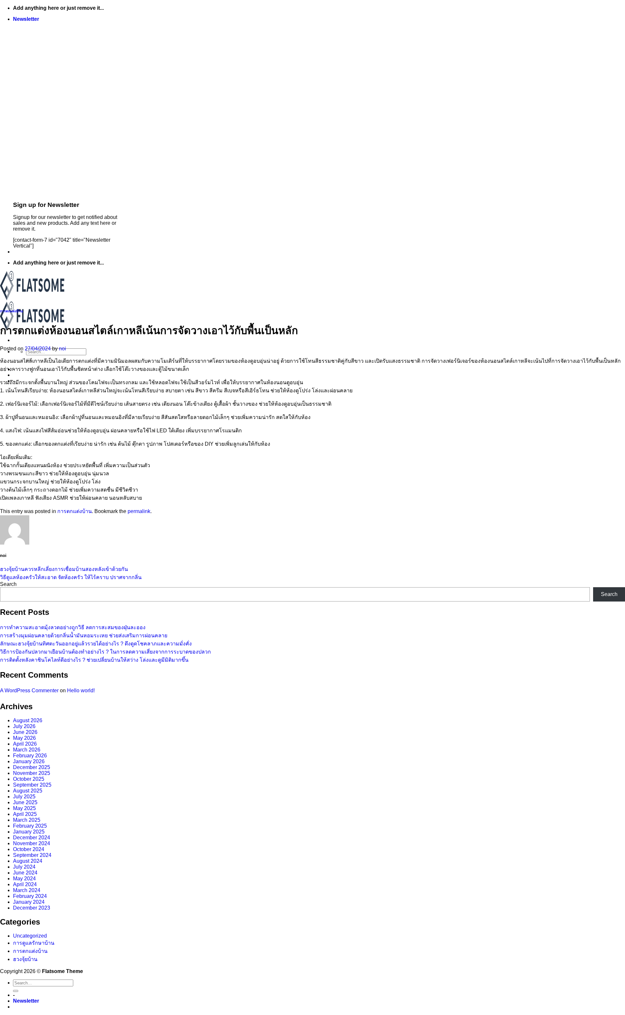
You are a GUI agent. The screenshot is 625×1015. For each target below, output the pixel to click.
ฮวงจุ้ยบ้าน (25, 959)
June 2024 (25, 872)
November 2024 (31, 843)
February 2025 (30, 826)
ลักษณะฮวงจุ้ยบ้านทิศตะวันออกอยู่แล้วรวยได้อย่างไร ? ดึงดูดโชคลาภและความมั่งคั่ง (96, 643)
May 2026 (24, 738)
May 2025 (24, 808)
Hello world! (81, 690)
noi (62, 348)
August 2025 (27, 790)
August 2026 (27, 720)
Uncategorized (30, 936)
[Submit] (15, 991)
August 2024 (27, 861)
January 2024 (29, 902)
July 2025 (24, 796)
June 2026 (25, 732)
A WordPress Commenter (29, 690)
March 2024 (26, 890)
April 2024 (25, 884)
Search (8, 584)
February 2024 (30, 896)
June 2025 (25, 802)
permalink (139, 511)
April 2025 (25, 814)
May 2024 (24, 878)
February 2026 (30, 755)
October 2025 (28, 779)
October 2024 (28, 849)
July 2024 (24, 867)
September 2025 (32, 785)
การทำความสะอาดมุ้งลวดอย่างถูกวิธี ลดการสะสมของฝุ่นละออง (73, 627)
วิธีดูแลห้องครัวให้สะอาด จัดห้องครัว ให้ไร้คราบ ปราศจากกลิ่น (71, 577)
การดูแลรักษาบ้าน (33, 943)
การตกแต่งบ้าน (11, 311)
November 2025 (31, 773)
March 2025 (26, 820)
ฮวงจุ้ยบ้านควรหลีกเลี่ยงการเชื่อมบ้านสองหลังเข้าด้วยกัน (64, 569)
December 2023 (31, 908)
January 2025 (29, 831)
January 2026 (29, 761)
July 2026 (24, 726)
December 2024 (31, 837)
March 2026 (26, 749)
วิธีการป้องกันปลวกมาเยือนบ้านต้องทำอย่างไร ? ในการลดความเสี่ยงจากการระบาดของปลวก (105, 652)
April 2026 (25, 744)
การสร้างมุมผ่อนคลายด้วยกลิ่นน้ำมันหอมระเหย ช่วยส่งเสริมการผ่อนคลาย (83, 635)
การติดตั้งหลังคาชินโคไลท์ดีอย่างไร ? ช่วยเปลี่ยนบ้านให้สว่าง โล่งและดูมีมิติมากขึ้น (94, 660)
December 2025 (31, 767)
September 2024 (32, 855)
